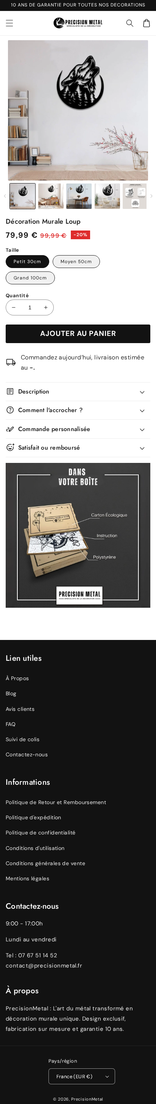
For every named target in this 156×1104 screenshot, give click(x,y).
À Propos (17, 678)
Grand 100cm (30, 278)
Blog (11, 693)
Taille (12, 250)
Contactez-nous (27, 754)
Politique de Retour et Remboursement (56, 802)
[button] (130, 23)
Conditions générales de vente (45, 863)
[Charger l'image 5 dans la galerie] (135, 196)
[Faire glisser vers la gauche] (4, 196)
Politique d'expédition (33, 817)
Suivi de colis (22, 739)
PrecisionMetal (87, 1099)
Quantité (17, 295)
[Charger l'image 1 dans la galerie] (22, 196)
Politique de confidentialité (41, 832)
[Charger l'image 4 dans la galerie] (107, 196)
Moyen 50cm (76, 262)
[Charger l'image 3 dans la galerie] (79, 196)
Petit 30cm (27, 262)
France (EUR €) (74, 1076)
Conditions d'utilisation (35, 848)
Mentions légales (27, 878)
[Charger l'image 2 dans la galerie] (51, 196)
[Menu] (9, 23)
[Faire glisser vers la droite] (151, 196)
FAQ (11, 724)
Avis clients (20, 709)
